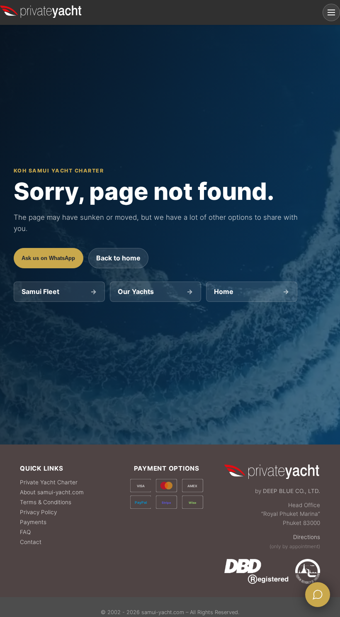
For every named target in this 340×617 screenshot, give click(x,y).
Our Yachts (155, 291)
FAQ (25, 532)
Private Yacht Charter (49, 482)
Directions (306, 537)
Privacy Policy (38, 512)
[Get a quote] (317, 594)
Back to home (118, 258)
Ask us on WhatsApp (48, 258)
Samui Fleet (59, 291)
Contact (30, 542)
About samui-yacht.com (52, 492)
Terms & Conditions (45, 502)
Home (251, 291)
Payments (33, 522)
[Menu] (331, 12)
